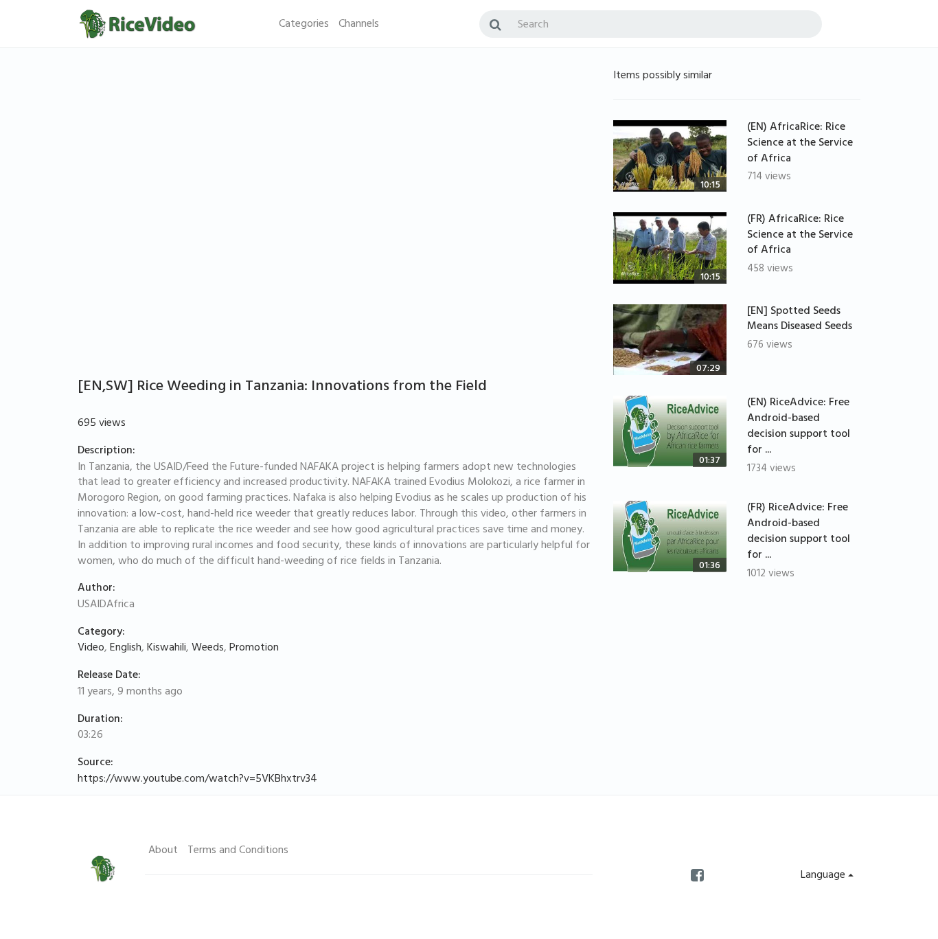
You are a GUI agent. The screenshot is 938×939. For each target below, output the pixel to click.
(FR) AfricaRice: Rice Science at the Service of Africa (800, 236)
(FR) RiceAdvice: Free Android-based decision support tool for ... (798, 532)
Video (91, 648)
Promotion (254, 648)
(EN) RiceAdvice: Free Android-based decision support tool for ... (798, 427)
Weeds (208, 648)
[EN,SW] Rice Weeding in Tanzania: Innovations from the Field (282, 387)
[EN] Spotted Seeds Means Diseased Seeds (799, 320)
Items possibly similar (662, 76)
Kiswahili (166, 648)
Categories (304, 24)
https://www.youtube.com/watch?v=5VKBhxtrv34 (197, 779)
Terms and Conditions (237, 851)
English (125, 648)
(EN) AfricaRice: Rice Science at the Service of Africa (800, 143)
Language (824, 876)
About (163, 851)
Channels (359, 24)
